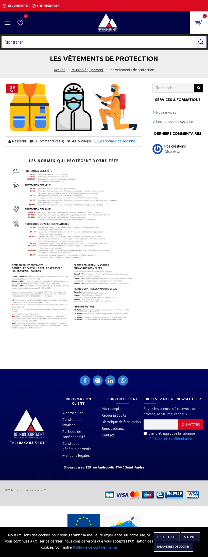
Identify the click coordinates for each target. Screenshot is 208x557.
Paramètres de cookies (173, 546)
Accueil (59, 70)
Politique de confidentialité (95, 548)
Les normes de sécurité (116, 141)
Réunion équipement (87, 70)
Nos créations (175, 146)
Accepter (190, 537)
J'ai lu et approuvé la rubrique (172, 436)
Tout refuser (167, 537)
